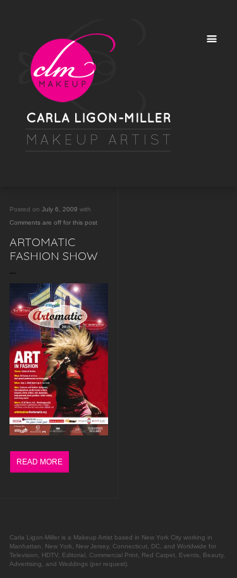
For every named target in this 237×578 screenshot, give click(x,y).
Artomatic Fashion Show (53, 249)
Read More (39, 461)
